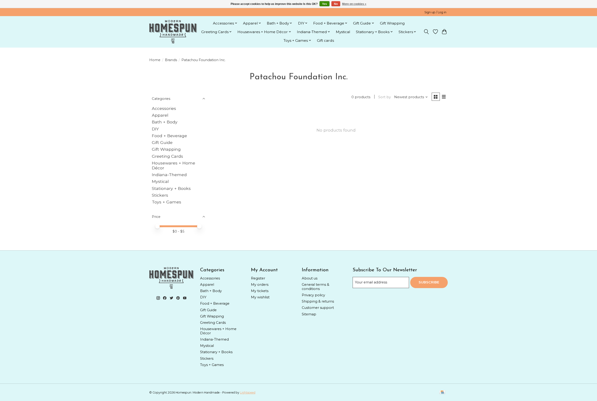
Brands (171, 60)
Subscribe (429, 282)
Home (154, 60)
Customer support (318, 308)
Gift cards (325, 40)
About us (309, 278)
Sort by (384, 97)
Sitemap (309, 314)
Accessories (164, 108)
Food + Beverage (169, 135)
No (336, 4)
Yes (324, 4)
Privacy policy (313, 295)
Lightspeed (247, 392)
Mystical (343, 32)
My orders (259, 284)
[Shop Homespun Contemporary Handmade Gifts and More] (173, 31)
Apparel (160, 115)
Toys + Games (166, 201)
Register (258, 278)
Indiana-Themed (169, 174)
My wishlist (260, 297)
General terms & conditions (315, 286)
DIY (155, 128)
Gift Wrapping (392, 23)
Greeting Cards (167, 156)
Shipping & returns (318, 301)
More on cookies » (354, 4)
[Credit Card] (442, 392)
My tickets (259, 291)
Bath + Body (164, 121)
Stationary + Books (171, 188)
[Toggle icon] (426, 32)
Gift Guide (162, 142)
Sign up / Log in (435, 12)
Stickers (160, 195)
